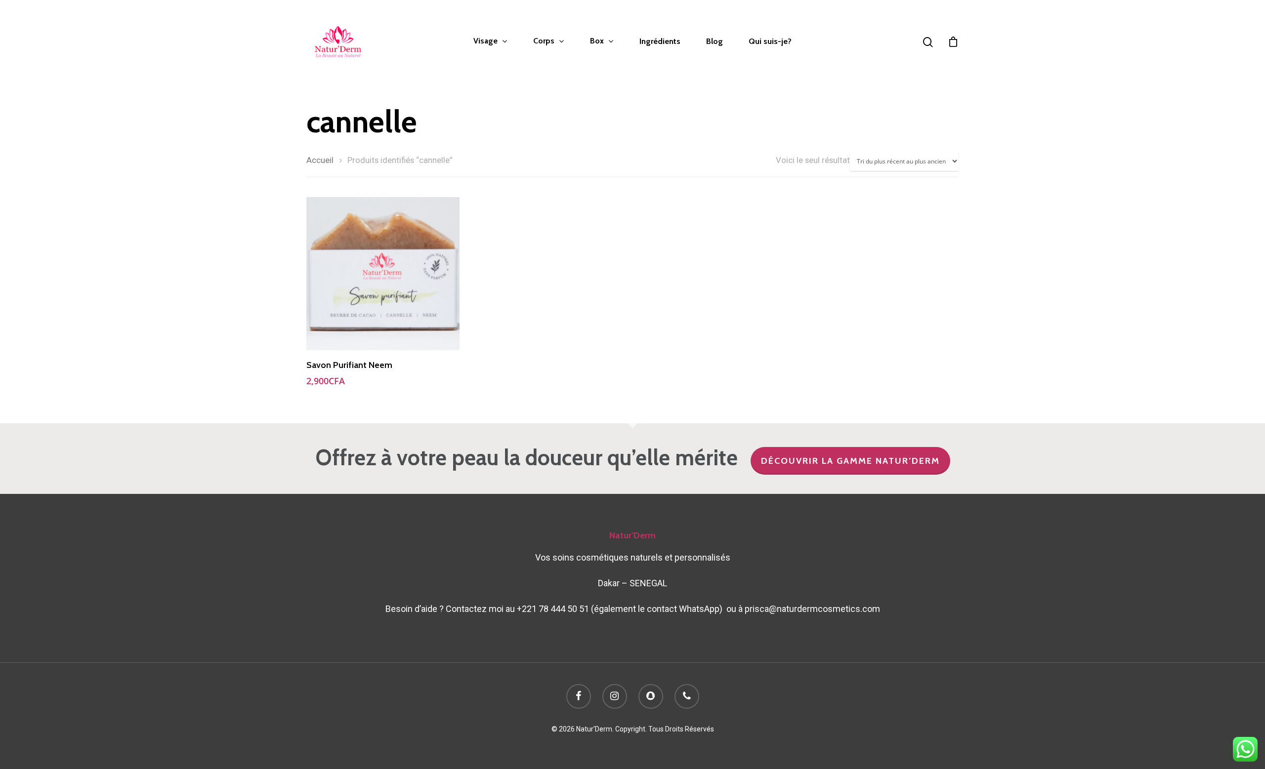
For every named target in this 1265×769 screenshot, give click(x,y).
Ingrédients (659, 41)
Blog (714, 41)
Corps (543, 41)
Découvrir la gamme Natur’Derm (850, 460)
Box (597, 41)
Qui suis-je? (770, 41)
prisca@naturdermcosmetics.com (812, 609)
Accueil (320, 160)
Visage (485, 41)
